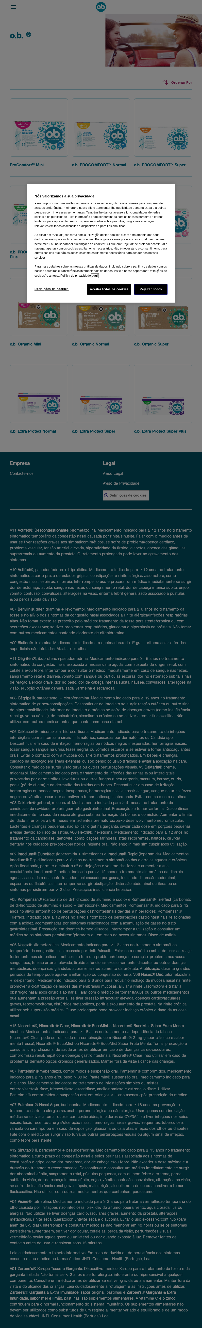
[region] (101, 243)
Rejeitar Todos (151, 289)
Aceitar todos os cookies (109, 289)
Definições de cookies (51, 289)
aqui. (95, 275)
